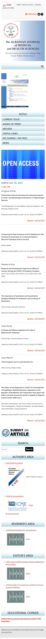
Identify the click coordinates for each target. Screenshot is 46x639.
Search (29, 449)
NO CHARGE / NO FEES (15, 138)
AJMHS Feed (32, 14)
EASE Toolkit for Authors (14, 463)
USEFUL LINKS (10, 133)
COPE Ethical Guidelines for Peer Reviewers (21, 530)
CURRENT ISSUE (11, 119)
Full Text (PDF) (40, 220)
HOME (9, 5)
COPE (28, 573)
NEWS (6, 142)
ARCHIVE (7, 128)
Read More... (5, 621)
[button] (36, 164)
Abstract (30, 220)
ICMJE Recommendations (15, 496)
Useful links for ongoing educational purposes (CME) (21, 619)
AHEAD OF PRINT (12, 124)
